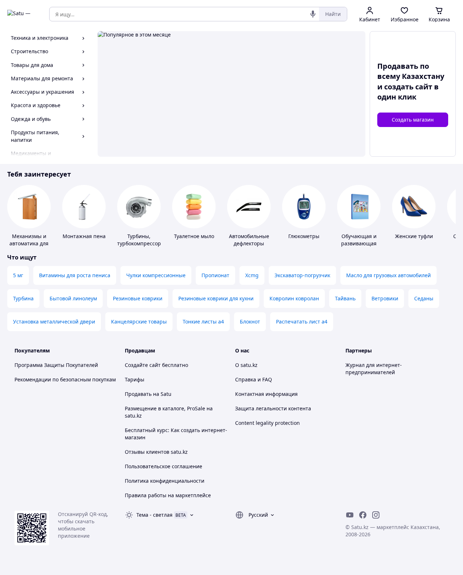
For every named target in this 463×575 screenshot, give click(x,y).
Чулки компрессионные (156, 275)
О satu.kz (246, 365)
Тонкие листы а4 (203, 321)
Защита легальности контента (273, 408)
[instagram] (375, 515)
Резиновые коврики (137, 298)
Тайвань (345, 298)
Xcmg (252, 275)
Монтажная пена (84, 236)
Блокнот (250, 321)
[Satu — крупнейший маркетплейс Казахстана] (23, 14)
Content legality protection (267, 422)
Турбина (23, 298)
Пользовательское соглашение (163, 466)
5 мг (18, 275)
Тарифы (134, 379)
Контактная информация (266, 393)
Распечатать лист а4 (301, 321)
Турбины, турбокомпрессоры (141, 240)
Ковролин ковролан (294, 298)
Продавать (138, 393)
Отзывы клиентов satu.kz (156, 451)
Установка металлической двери (54, 321)
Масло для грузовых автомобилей (388, 275)
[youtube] (349, 515)
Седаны (423, 298)
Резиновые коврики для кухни (216, 298)
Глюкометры (303, 236)
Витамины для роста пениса (74, 275)
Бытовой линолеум (73, 298)
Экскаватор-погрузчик (302, 275)
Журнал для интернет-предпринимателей (373, 369)
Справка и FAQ (253, 379)
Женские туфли (414, 236)
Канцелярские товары (139, 321)
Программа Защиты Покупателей (56, 365)
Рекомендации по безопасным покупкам (65, 379)
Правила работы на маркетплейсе (168, 495)
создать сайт (408, 87)
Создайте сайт (143, 365)
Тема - (154, 514)
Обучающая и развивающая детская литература (359, 247)
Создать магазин (413, 119)
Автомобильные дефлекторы (249, 240)
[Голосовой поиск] (313, 14)
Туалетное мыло (194, 236)
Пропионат (215, 275)
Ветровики (384, 298)
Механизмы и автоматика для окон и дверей (28, 243)
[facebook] (362, 515)
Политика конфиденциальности (164, 480)
